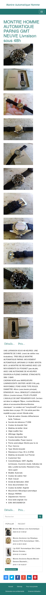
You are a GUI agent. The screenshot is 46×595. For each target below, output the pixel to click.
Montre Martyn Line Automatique (26, 528)
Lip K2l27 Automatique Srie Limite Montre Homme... (26, 549)
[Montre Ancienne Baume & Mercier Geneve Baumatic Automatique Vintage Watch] (8, 560)
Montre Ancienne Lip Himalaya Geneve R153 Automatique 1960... (26, 539)
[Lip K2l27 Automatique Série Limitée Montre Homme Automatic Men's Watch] (8, 550)
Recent (21, 523)
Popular (9, 523)
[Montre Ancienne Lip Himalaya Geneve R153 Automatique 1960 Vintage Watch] (8, 540)
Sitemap (19, 586)
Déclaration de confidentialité (14, 591)
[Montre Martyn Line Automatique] (8, 530)
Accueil (10, 586)
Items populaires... (11, 569)
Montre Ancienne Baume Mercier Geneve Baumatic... (26, 560)
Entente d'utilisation (34, 591)
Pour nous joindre (32, 586)
